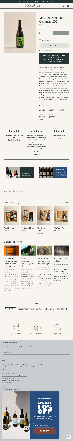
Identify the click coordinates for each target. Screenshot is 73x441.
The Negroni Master (41, 229)
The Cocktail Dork (27, 228)
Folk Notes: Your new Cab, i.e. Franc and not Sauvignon (44, 261)
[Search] (60, 6)
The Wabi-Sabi (59, 228)
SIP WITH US (44, 399)
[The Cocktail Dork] (28, 215)
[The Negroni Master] (44, 215)
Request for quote (54, 45)
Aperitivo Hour (9, 228)
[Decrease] (41, 33)
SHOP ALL (66, 202)
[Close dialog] (57, 393)
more (15, 290)
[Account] (64, 6)
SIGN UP (44, 431)
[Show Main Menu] (5, 6)
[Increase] (49, 33)
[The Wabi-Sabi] (61, 215)
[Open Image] (20, 32)
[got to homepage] (32, 6)
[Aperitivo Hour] (11, 215)
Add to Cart (11, 222)
